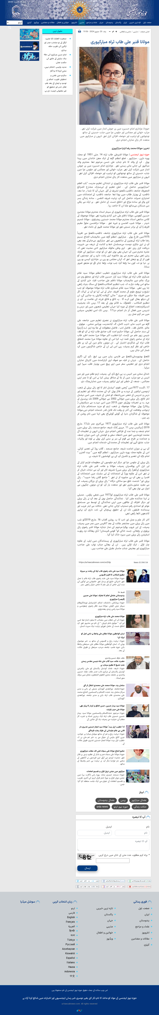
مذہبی (82, 22)
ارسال (87, 868)
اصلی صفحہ (144, 31)
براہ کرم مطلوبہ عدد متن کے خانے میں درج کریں (124, 855)
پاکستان (118, 22)
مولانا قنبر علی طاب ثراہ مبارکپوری (120, 42)
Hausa (71, 967)
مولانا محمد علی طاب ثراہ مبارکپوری (110, 616)
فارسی (72, 913)
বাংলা (73, 935)
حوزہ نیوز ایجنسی (139, 155)
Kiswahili (70, 953)
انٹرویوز (74, 22)
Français (70, 922)
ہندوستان (109, 22)
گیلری (29, 22)
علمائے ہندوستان (106, 800)
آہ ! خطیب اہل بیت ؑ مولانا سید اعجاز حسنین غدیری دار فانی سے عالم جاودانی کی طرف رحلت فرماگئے (102, 728)
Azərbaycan (68, 949)
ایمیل (109, 827)
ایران (125, 22)
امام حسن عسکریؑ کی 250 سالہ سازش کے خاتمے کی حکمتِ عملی (55, 58)
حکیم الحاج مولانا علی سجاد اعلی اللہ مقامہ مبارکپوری (102, 751)
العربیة (71, 926)
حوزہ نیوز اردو (121, 807)
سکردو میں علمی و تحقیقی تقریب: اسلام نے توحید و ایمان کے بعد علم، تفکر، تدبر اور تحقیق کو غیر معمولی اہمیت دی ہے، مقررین (55, 85)
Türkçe (71, 940)
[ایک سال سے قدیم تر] (137, 575)
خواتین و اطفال (63, 22)
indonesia (69, 972)
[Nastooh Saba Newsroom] (79, 1010)
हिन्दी (72, 931)
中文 (72, 976)
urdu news (102, 807)
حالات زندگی (140, 807)
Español (70, 958)
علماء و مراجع (91, 22)
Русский (70, 944)
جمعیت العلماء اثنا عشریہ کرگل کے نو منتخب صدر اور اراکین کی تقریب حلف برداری (55, 44)
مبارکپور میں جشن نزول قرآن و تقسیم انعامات (105, 771)
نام (147, 827)
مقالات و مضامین (47, 22)
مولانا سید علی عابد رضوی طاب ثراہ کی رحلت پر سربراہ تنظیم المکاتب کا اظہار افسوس (102, 573)
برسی (123, 800)
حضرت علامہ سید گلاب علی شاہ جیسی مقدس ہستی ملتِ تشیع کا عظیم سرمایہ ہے (103, 663)
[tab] (57, 31)
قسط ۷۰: (121, 592)
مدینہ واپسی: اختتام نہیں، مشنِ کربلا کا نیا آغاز (55, 69)
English (71, 917)
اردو (73, 908)
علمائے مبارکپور (139, 800)
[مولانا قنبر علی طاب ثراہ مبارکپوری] (113, 86)
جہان (101, 22)
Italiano (71, 963)
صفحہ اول (147, 22)
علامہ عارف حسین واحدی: (115, 658)
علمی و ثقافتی (125, 31)
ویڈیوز (36, 22)
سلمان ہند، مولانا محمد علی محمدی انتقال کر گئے (104, 685)
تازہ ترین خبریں (135, 22)
